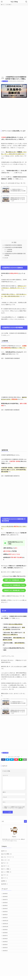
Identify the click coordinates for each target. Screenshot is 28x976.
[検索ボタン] (26, 1)
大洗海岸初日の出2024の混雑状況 (13, 245)
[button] (3, 759)
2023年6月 (5, 938)
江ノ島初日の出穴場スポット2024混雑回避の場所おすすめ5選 (17, 190)
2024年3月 (5, 911)
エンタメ (6, 860)
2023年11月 (5, 923)
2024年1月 (5, 917)
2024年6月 (5, 902)
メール (5, 797)
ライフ (5, 878)
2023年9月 (5, 929)
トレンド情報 (7, 872)
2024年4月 (5, 908)
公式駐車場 (9, 249)
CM (5, 850)
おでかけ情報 (5, 81)
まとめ (6, 257)
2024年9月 (5, 893)
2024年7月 (5, 899)
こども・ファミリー (8, 857)
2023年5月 (5, 941)
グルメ (5, 862)
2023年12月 (5, 920)
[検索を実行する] (25, 821)
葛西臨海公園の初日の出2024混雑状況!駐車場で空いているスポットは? (17, 199)
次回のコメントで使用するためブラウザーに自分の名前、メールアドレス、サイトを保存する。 (14, 807)
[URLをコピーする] (25, 759)
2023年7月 (5, 935)
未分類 (5, 884)
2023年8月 (5, 932)
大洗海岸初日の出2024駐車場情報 (13, 247)
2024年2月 (5, 914)
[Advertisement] (14, 20)
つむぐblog (14, 1)
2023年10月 (5, 926)
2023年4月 (5, 944)
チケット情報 (7, 869)
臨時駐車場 (9, 251)
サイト (4, 802)
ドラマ (5, 875)
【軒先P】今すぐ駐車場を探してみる (14, 590)
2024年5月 (5, 905)
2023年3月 (5, 947)
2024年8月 (5, 896)
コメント (5, 775)
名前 (4, 792)
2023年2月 (5, 950)
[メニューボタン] (1, 1)
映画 (5, 881)
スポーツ (6, 866)
